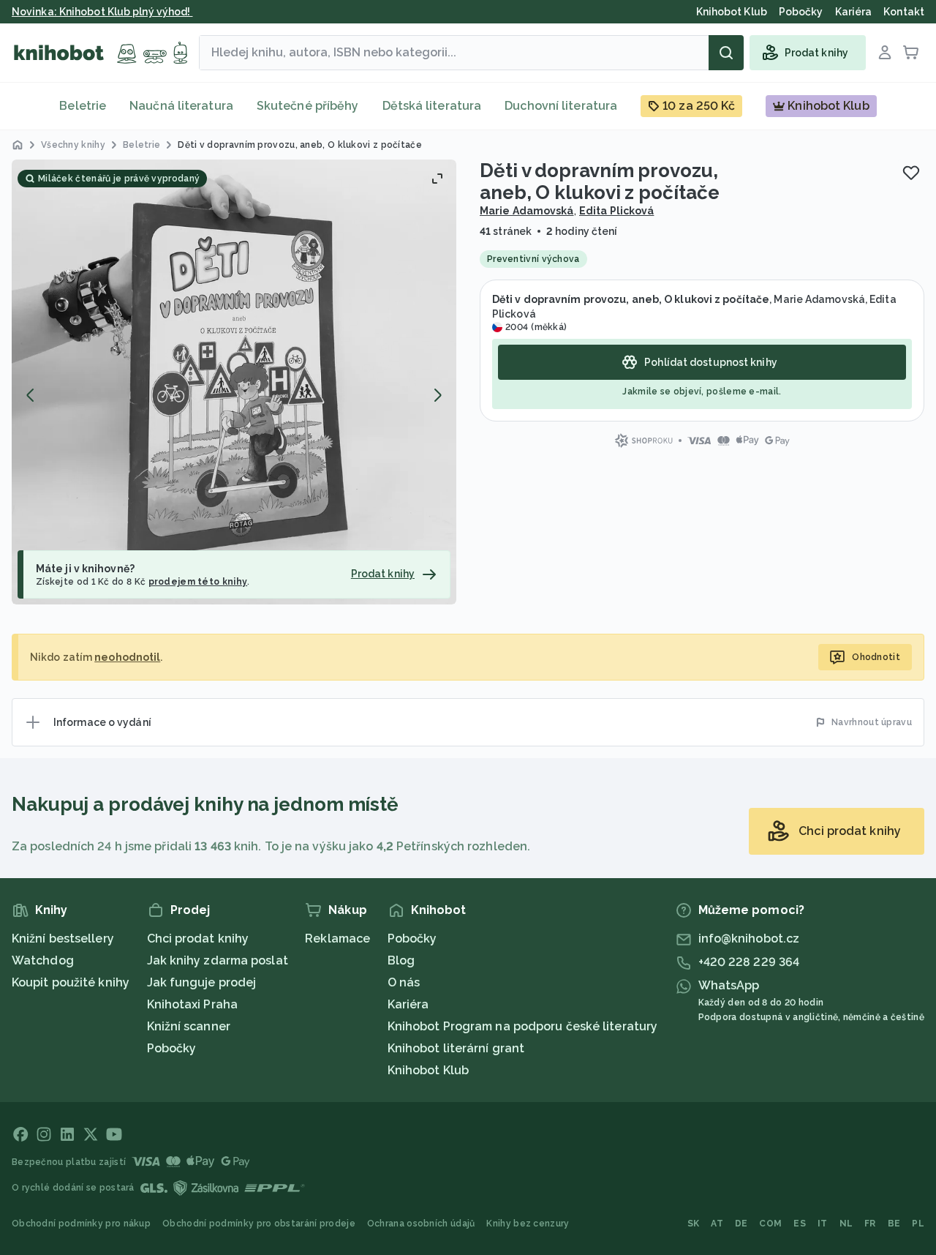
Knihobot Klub (428, 1070)
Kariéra (408, 1004)
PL (918, 1223)
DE (741, 1223)
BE (894, 1223)
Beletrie (82, 106)
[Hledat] (726, 52)
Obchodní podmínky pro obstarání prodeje (258, 1223)
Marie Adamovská (527, 211)
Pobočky (172, 1048)
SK (693, 1223)
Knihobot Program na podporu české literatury (522, 1026)
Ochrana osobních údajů (421, 1223)
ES (799, 1223)
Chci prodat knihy (198, 938)
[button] (234, 382)
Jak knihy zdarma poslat (217, 960)
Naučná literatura (181, 106)
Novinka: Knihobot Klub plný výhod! (102, 12)
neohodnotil (127, 657)
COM (770, 1223)
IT (823, 1223)
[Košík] (911, 53)
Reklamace (337, 938)
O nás (404, 982)
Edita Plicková (616, 211)
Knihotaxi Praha (192, 1004)
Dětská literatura (432, 106)
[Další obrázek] (437, 395)
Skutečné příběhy (308, 106)
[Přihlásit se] (885, 53)
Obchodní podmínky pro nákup (81, 1223)
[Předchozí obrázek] (31, 395)
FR (870, 1223)
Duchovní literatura (561, 106)
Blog (401, 960)
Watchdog (43, 960)
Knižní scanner (188, 1026)
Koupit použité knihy (70, 982)
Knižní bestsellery (63, 938)
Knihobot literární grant (456, 1048)
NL (846, 1223)
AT (717, 1223)
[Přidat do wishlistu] (911, 173)
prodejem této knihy (198, 582)
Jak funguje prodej (202, 982)
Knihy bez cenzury (527, 1223)
